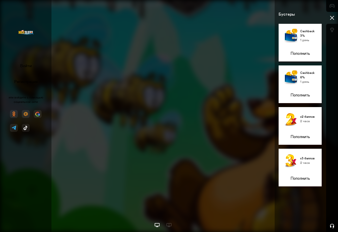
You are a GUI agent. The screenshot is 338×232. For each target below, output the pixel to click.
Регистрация (26, 82)
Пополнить (300, 54)
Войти (26, 66)
